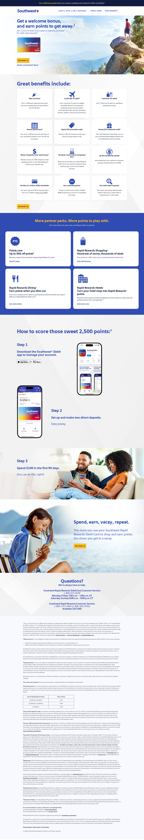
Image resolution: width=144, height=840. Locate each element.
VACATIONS (81, 11)
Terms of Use (37, 827)
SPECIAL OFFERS (96, 11)
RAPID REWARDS (111, 11)
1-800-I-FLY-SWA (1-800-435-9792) (72, 606)
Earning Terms (60, 635)
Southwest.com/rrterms (30, 778)
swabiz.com (101, 755)
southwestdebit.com (87, 635)
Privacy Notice (27, 827)
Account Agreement (74, 635)
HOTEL (68, 11)
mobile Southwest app (32, 755)
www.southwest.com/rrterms (32, 731)
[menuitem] (61, 11)
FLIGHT (61, 11)
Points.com (27, 760)
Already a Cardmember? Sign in (27, 65)
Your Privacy (45, 827)
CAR (74, 11)
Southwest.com (111, 753)
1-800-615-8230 (72, 593)
